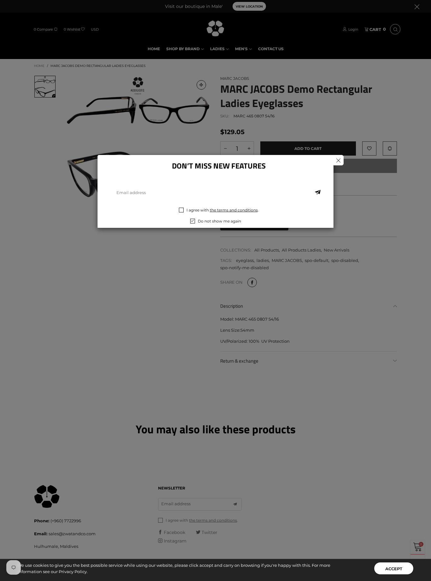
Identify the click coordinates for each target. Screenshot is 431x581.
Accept (393, 568)
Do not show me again (219, 221)
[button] (318, 192)
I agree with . (222, 210)
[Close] (338, 160)
